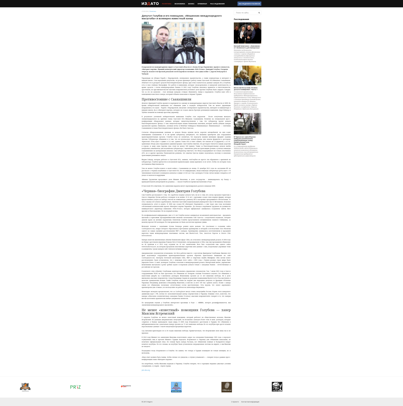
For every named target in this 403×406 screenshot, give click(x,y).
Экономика (179, 4)
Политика (166, 4)
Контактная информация (250, 402)
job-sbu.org (146, 370)
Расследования (217, 4)
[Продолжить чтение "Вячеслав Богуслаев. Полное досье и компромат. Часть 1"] (247, 75)
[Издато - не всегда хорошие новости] (150, 3)
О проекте (235, 402)
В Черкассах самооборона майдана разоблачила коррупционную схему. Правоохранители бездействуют (245, 140)
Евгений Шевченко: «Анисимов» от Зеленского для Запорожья (247, 47)
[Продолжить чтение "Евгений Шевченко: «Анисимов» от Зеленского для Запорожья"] (247, 33)
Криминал (202, 4)
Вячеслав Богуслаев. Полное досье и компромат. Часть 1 (245, 88)
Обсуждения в (249, 4)
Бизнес (191, 4)
